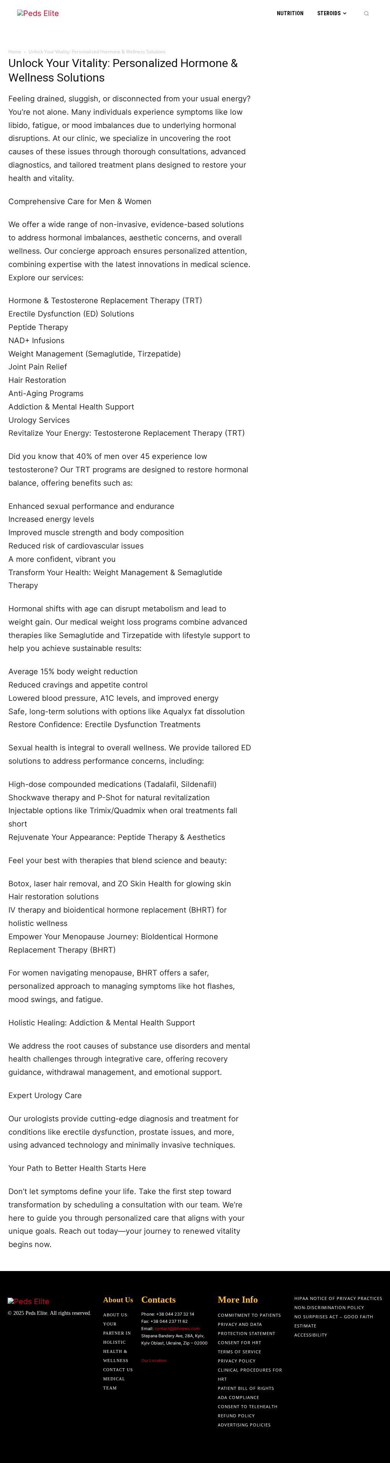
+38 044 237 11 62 (169, 1321)
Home (14, 51)
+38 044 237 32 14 (175, 1314)
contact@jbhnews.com (177, 1328)
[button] (366, 13)
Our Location (153, 1360)
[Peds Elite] (48, 14)
